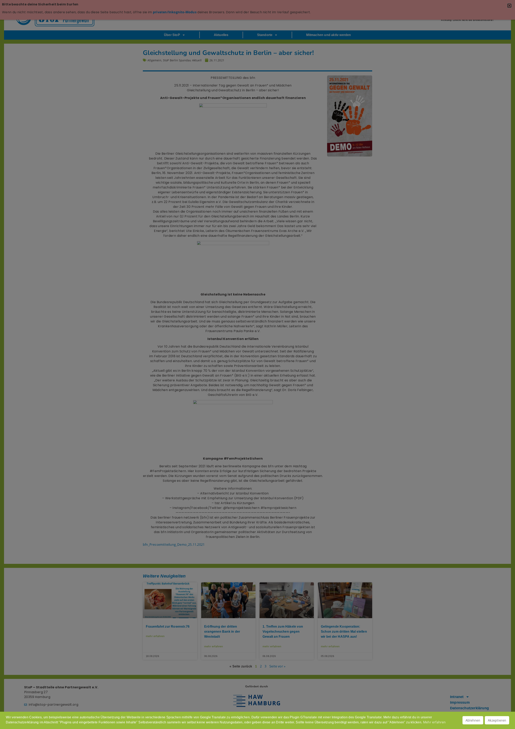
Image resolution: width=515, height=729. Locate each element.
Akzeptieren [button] (497, 720)
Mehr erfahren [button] (434, 722)
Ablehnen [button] (473, 720)
